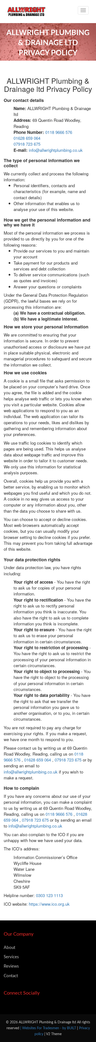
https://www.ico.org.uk (49, 904)
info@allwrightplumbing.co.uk (56, 150)
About (9, 947)
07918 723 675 (27, 144)
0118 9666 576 (58, 132)
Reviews (11, 966)
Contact (11, 976)
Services (11, 957)
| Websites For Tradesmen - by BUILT (48, 1028)
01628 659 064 (27, 138)
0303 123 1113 (49, 895)
